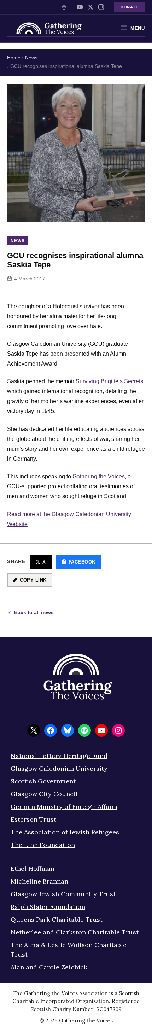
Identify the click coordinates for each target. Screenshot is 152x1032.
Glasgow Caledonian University (59, 768)
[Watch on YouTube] (80, 7)
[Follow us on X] (90, 7)
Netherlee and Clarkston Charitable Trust (75, 932)
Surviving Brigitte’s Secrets (109, 381)
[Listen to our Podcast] (64, 7)
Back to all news (34, 612)
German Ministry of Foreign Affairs (64, 807)
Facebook (82, 562)
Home (14, 57)
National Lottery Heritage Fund (59, 756)
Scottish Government (43, 781)
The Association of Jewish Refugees (65, 832)
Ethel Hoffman (32, 868)
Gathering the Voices (98, 476)
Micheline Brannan (39, 881)
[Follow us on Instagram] (101, 7)
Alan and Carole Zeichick (49, 967)
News (31, 57)
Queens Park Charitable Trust (57, 919)
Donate (130, 7)
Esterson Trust (33, 819)
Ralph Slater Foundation (48, 907)
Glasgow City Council (44, 794)
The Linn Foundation (43, 845)
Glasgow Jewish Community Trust (63, 894)
